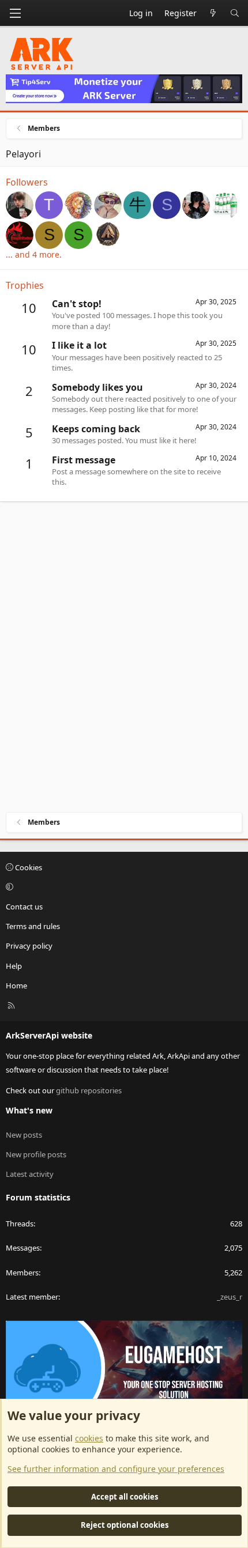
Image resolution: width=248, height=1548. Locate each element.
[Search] (235, 13)
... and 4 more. (34, 254)
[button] (122, 887)
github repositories (89, 1090)
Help (14, 966)
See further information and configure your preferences (115, 1468)
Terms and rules (33, 926)
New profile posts (36, 1154)
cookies (89, 1438)
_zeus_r (229, 1297)
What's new (29, 1110)
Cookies (27, 867)
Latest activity (30, 1174)
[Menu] (15, 13)
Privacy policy (29, 946)
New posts (24, 1135)
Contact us (24, 906)
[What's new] (213, 13)
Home (16, 985)
